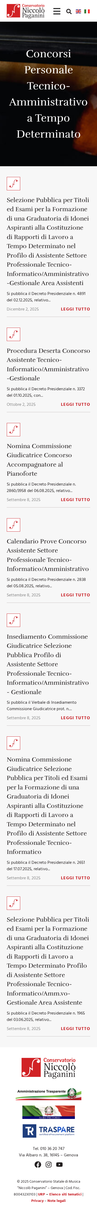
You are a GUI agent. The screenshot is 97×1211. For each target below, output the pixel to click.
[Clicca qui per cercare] (69, 11)
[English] (79, 11)
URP (41, 1194)
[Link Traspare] (48, 1131)
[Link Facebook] (37, 1164)
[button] (69, 11)
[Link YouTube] (59, 1164)
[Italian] (87, 11)
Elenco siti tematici (65, 1194)
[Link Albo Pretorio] (48, 1112)
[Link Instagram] (48, 1164)
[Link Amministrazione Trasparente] (48, 1093)
